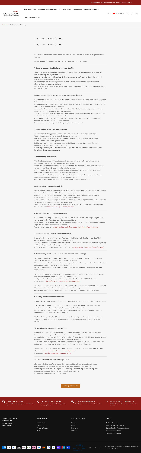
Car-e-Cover (114, 446)
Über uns (74, 423)
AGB (38, 431)
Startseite (5, 25)
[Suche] (127, 13)
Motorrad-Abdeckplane (47, 9)
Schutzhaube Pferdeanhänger (70, 9)
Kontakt (74, 428)
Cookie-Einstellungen (111, 448)
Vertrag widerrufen (70, 386)
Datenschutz (42, 425)
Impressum (41, 423)
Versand (74, 431)
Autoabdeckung (30, 9)
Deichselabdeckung (32, 17)
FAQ (73, 425)
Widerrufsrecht (42, 428)
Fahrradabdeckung (91, 9)
